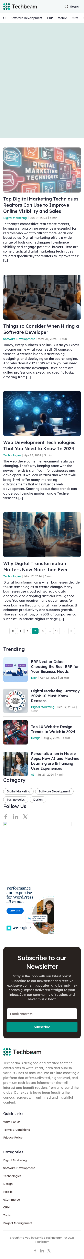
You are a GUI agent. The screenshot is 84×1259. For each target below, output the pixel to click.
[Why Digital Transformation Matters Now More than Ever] (42, 534)
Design (35, 738)
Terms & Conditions (16, 1130)
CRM (75, 18)
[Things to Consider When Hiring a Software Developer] (42, 297)
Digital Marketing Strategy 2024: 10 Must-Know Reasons (55, 696)
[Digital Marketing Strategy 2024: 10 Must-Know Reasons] (15, 701)
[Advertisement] (42, 80)
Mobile (62, 18)
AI (4, 18)
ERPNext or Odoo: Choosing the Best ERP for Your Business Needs (55, 666)
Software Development (26, 18)
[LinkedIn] (15, 817)
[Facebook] (6, 817)
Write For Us (11, 1122)
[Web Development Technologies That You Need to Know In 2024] (42, 413)
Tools (7, 1215)
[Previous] (20, 631)
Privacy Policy (12, 1137)
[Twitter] (25, 817)
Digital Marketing (15, 218)
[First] (12, 631)
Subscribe (42, 1027)
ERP (50, 18)
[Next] (64, 631)
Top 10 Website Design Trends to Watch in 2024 (53, 729)
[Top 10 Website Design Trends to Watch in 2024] (15, 732)
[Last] (71, 631)
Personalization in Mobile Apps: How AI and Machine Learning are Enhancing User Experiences (55, 761)
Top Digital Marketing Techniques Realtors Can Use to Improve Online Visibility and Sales (40, 205)
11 (56, 631)
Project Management (17, 1223)
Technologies (12, 455)
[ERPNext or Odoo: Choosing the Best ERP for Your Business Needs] (15, 669)
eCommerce (11, 1199)
